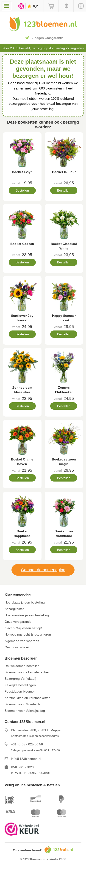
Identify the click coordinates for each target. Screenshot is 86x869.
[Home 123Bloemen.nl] (43, 30)
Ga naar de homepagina (43, 570)
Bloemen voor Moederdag (23, 704)
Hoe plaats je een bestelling (25, 602)
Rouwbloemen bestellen (22, 666)
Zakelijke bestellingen (20, 685)
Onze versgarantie (18, 621)
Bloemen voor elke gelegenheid (27, 672)
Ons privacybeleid (18, 647)
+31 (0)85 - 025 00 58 (27, 744)
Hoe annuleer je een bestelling (27, 615)
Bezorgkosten (15, 609)
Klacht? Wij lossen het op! (23, 628)
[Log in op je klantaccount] (65, 6)
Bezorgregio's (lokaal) (20, 678)
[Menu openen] (6, 6)
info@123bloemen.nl (26, 759)
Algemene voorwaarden (22, 641)
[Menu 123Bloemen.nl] (7, 5)
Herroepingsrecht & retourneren (28, 634)
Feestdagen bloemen (20, 691)
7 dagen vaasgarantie (48, 38)
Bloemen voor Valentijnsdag (25, 710)
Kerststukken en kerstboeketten (27, 698)
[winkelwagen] (51, 6)
